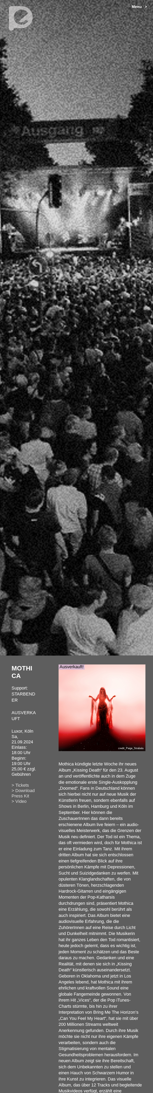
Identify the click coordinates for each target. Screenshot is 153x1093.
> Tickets (20, 785)
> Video (19, 801)
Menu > (139, 7)
